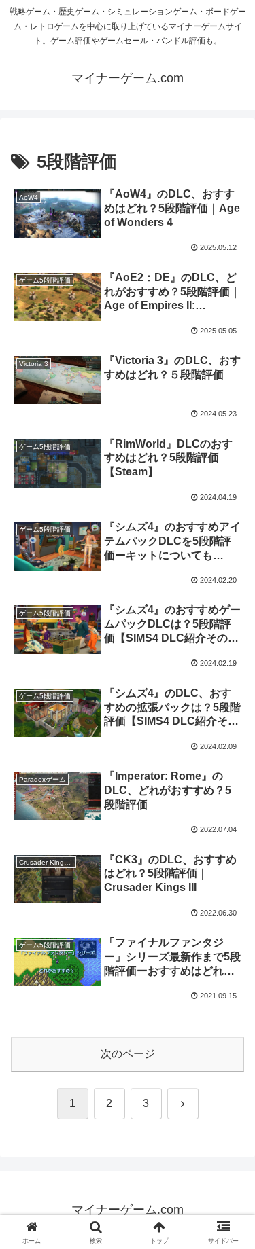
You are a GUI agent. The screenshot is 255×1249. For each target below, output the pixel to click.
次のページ (128, 1054)
